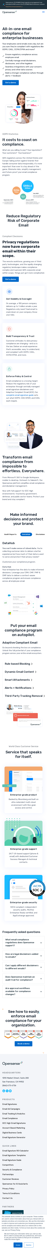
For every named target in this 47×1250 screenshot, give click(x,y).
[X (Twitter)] (7, 1090)
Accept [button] (18, 1245)
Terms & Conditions (11, 1193)
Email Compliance (10, 1118)
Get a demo (10, 82)
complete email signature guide (20, 395)
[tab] (10, 534)
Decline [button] (28, 1245)
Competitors (8, 1165)
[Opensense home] (9, 12)
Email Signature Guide (11, 1160)
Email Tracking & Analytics (13, 1114)
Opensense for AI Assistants (15, 1184)
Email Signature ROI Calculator (15, 1151)
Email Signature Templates (14, 1155)
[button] (24, 664)
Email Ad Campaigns (11, 1109)
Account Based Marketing (13, 1128)
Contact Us (7, 1198)
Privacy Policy (8, 1189)
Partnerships (8, 1174)
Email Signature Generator (13, 1137)
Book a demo (24, 1044)
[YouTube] (10, 1090)
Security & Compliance (12, 1170)
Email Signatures (9, 1104)
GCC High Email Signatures (14, 1123)
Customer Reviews (10, 1179)
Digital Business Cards (12, 1133)
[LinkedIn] (3, 1090)
